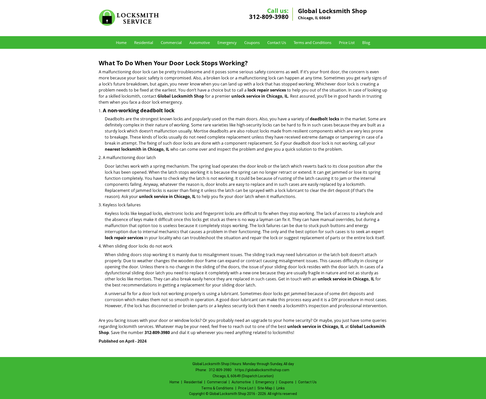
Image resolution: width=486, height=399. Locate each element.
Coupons (252, 42)
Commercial (171, 42)
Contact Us (276, 42)
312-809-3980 (269, 16)
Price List (347, 42)
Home (121, 42)
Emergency (227, 42)
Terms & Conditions (217, 388)
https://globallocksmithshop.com (262, 370)
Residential (143, 42)
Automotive (199, 42)
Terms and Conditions (312, 42)
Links (280, 388)
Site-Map (264, 388)
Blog (366, 42)
